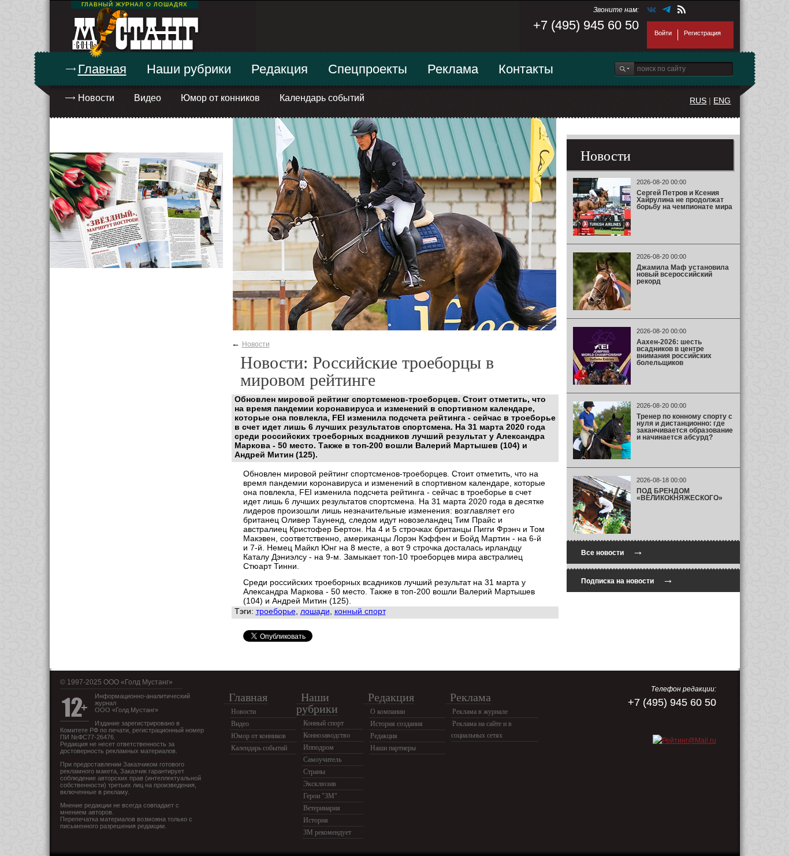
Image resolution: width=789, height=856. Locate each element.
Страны (314, 772)
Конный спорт (323, 723)
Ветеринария (321, 808)
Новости (96, 98)
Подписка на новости (627, 580)
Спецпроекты (367, 69)
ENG (722, 100)
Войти (663, 32)
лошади (315, 611)
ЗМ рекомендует (327, 832)
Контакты (525, 69)
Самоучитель (322, 759)
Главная (102, 69)
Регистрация (702, 32)
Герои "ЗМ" (320, 796)
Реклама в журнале (480, 712)
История (315, 820)
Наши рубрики (189, 69)
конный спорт (360, 611)
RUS (698, 100)
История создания (396, 724)
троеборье (276, 611)
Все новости (612, 551)
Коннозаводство (326, 735)
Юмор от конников (220, 98)
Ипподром (318, 747)
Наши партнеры (393, 748)
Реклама (452, 69)
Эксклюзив (319, 784)
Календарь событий (322, 98)
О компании (387, 712)
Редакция (279, 69)
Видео (147, 98)
